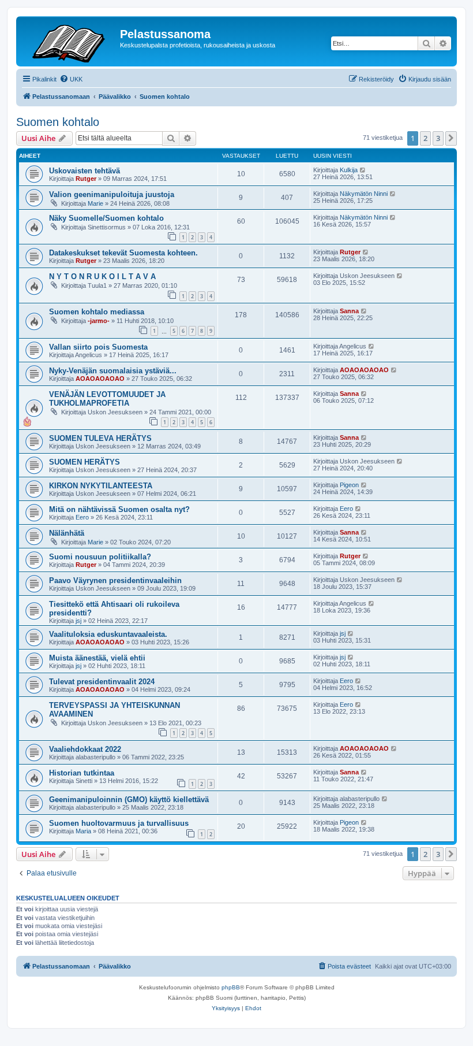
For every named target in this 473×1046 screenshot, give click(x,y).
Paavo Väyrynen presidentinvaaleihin (115, 580)
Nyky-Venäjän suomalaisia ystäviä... (113, 370)
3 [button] (438, 138)
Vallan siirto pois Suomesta (98, 347)
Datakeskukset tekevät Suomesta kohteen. (123, 252)
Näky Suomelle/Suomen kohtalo (106, 218)
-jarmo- (99, 320)
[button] (451, 138)
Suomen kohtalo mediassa (96, 311)
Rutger (86, 178)
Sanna (349, 310)
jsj (78, 620)
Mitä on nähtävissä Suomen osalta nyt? (119, 509)
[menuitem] (70, 79)
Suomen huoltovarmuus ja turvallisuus (119, 823)
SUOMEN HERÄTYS (84, 462)
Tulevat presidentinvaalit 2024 (102, 681)
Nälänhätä (66, 533)
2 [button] (425, 138)
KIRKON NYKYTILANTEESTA (100, 485)
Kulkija (349, 169)
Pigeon (349, 484)
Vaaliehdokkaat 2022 (85, 749)
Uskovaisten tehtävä (84, 170)
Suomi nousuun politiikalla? (100, 556)
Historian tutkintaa (81, 773)
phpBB (231, 987)
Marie (95, 203)
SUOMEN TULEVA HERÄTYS (100, 438)
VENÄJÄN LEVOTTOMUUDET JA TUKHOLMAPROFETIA (107, 398)
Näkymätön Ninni (364, 193)
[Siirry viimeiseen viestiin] (363, 169)
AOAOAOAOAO (100, 378)
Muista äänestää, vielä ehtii (97, 658)
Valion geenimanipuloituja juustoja (111, 194)
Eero (82, 517)
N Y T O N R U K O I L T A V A (102, 276)
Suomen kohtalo (57, 122)
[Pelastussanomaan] (69, 41)
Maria (83, 831)
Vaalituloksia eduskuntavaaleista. (108, 634)
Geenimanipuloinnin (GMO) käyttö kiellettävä (129, 799)
